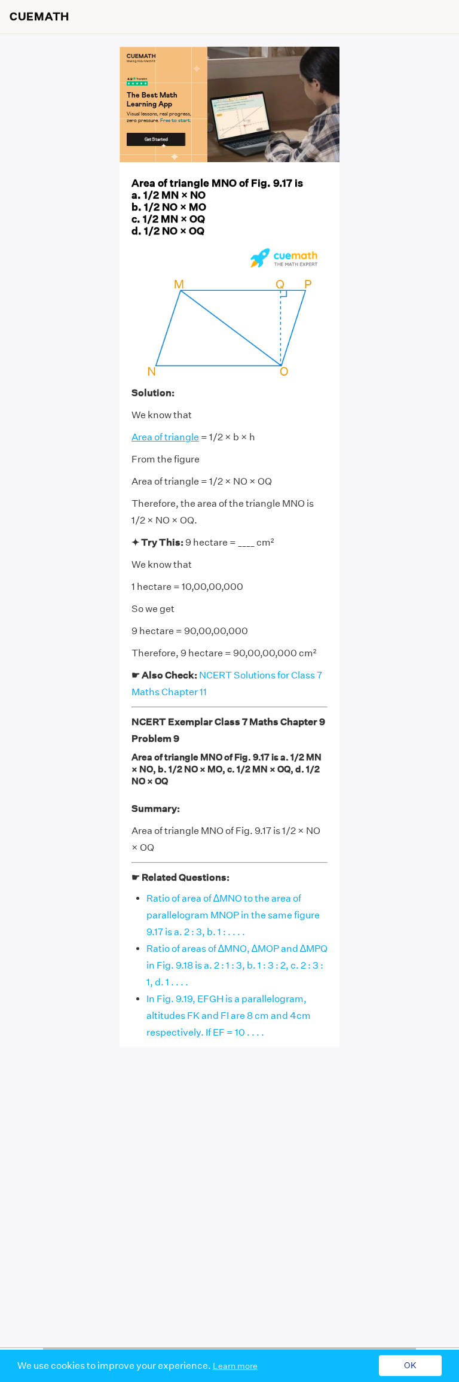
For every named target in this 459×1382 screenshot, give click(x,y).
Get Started (156, 139)
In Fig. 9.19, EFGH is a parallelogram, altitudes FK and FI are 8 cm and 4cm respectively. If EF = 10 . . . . (228, 1015)
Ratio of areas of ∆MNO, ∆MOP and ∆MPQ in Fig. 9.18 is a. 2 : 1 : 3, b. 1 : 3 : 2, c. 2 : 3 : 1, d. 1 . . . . (237, 965)
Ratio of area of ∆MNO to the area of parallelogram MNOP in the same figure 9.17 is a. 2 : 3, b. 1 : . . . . (233, 915)
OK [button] (410, 1365)
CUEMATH (39, 17)
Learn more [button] (235, 1365)
